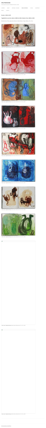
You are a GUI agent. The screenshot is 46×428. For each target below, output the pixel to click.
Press (2, 10)
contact (7, 10)
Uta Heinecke (5, 3)
